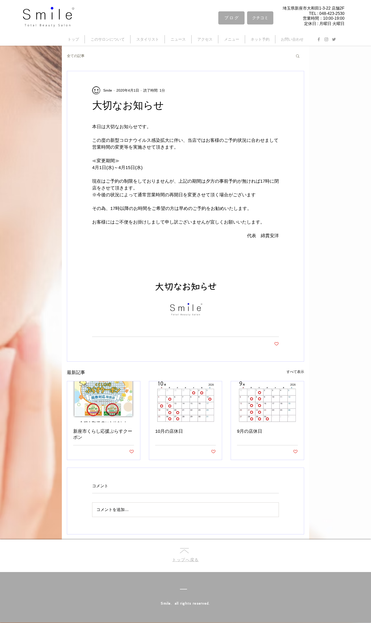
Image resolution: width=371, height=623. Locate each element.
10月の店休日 (169, 431)
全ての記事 (76, 56)
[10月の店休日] (185, 401)
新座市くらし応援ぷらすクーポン (102, 434)
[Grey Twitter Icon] (333, 39)
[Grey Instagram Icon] (326, 39)
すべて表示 (295, 372)
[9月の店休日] (267, 401)
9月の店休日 (249, 431)
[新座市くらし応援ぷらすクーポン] (103, 401)
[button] (297, 56)
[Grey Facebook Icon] (318, 39)
